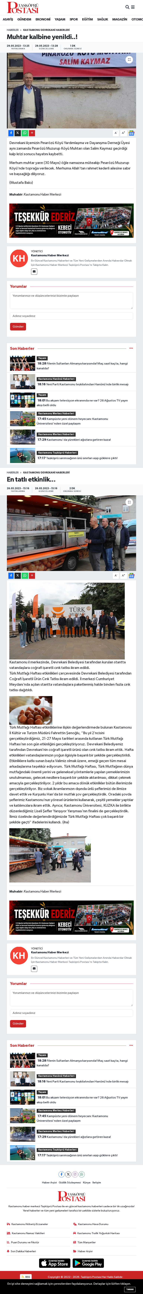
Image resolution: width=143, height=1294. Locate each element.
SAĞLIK (102, 19)
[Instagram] (75, 1174)
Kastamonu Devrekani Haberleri (46, 30)
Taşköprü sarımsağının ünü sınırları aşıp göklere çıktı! (77, 458)
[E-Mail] (34, 272)
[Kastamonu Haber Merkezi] (19, 258)
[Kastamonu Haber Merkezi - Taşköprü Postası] (23, 7)
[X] (68, 1174)
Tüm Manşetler (86, 1242)
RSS (27, 1277)
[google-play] (88, 1263)
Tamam (130, 1289)
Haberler (13, 30)
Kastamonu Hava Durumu (93, 1224)
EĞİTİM (87, 19)
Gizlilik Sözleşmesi (70, 1182)
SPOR (74, 19)
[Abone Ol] (131, 133)
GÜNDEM (24, 19)
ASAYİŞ (8, 19)
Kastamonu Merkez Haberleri (56, 413)
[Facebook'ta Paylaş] (11, 133)
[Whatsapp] (82, 1174)
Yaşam (42, 358)
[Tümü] (131, 348)
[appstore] (55, 1263)
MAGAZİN (119, 19)
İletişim (97, 1182)
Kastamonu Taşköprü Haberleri (57, 453)
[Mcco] (71, 220)
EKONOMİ (43, 19)
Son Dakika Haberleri (23, 1251)
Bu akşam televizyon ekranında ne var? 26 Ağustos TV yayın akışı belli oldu (82, 403)
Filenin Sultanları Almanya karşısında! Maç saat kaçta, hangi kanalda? (82, 366)
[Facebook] (61, 1174)
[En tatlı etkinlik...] (71, 533)
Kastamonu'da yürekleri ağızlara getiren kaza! (74, 439)
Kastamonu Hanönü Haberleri (56, 379)
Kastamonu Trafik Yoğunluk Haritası (98, 1233)
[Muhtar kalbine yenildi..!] (71, 90)
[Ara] (127, 7)
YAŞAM (60, 19)
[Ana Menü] (133, 7)
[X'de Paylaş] (18, 133)
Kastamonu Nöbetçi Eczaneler (30, 1224)
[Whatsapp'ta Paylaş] (25, 133)
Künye (86, 1182)
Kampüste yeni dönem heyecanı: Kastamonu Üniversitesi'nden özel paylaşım (72, 421)
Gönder (18, 326)
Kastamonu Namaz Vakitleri (28, 1233)
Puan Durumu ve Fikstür (25, 1242)
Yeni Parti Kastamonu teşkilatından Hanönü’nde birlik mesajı (83, 384)
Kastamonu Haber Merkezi (50, 255)
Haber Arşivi (49, 1182)
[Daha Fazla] (32, 133)
